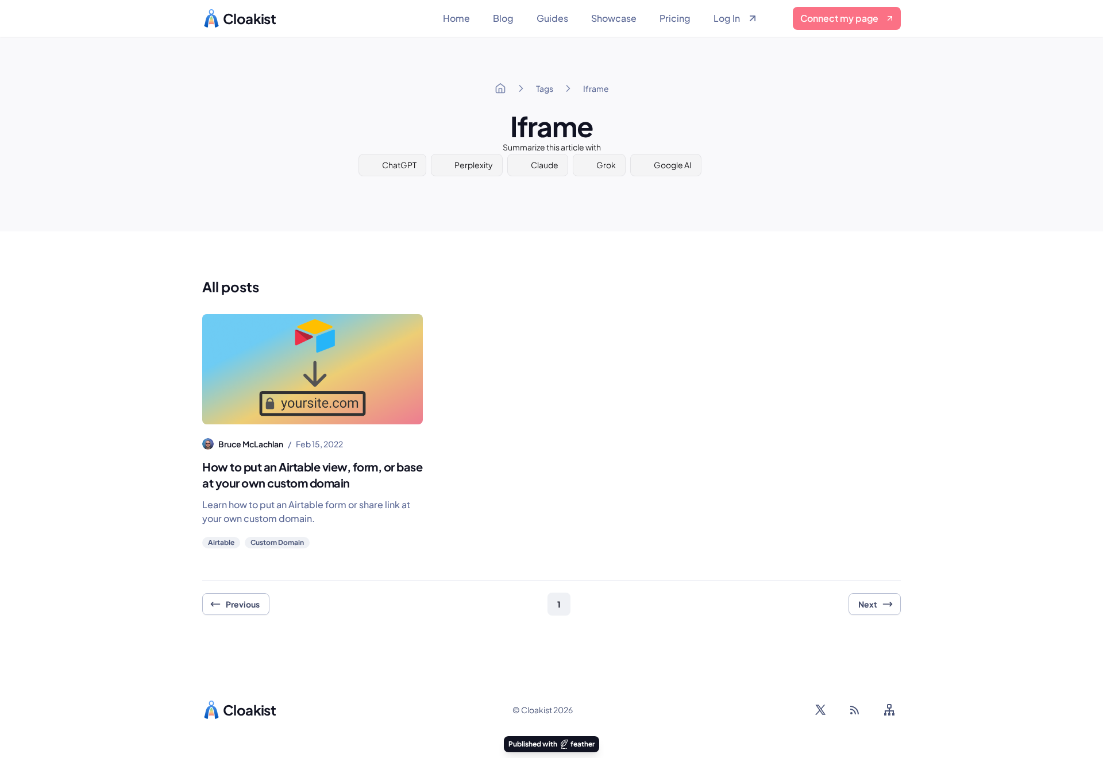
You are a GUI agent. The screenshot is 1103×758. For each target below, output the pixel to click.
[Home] (500, 88)
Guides (552, 18)
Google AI (673, 165)
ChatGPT (399, 165)
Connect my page (839, 18)
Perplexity (473, 165)
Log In (727, 18)
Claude (544, 165)
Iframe (596, 88)
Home (456, 18)
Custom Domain (277, 542)
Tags (544, 88)
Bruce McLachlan (250, 444)
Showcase (614, 18)
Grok (606, 165)
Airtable (221, 542)
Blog (503, 18)
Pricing (675, 18)
